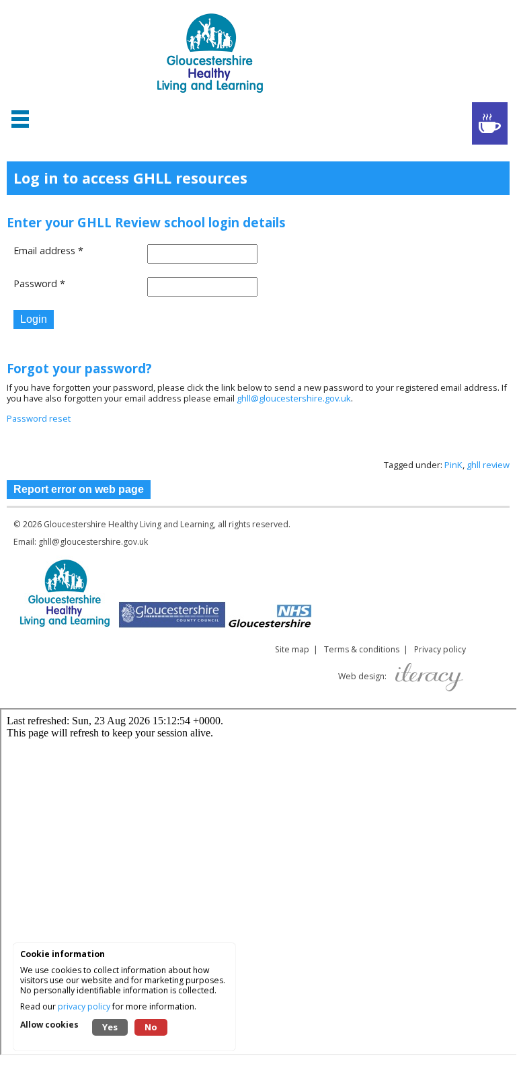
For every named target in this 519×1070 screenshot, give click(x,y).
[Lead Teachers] (490, 123)
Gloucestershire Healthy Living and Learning (129, 524)
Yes (110, 1027)
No (151, 1027)
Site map (292, 649)
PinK (453, 465)
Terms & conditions (361, 649)
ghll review (488, 465)
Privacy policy (440, 649)
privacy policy (84, 1006)
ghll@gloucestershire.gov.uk (294, 398)
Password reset (39, 418)
